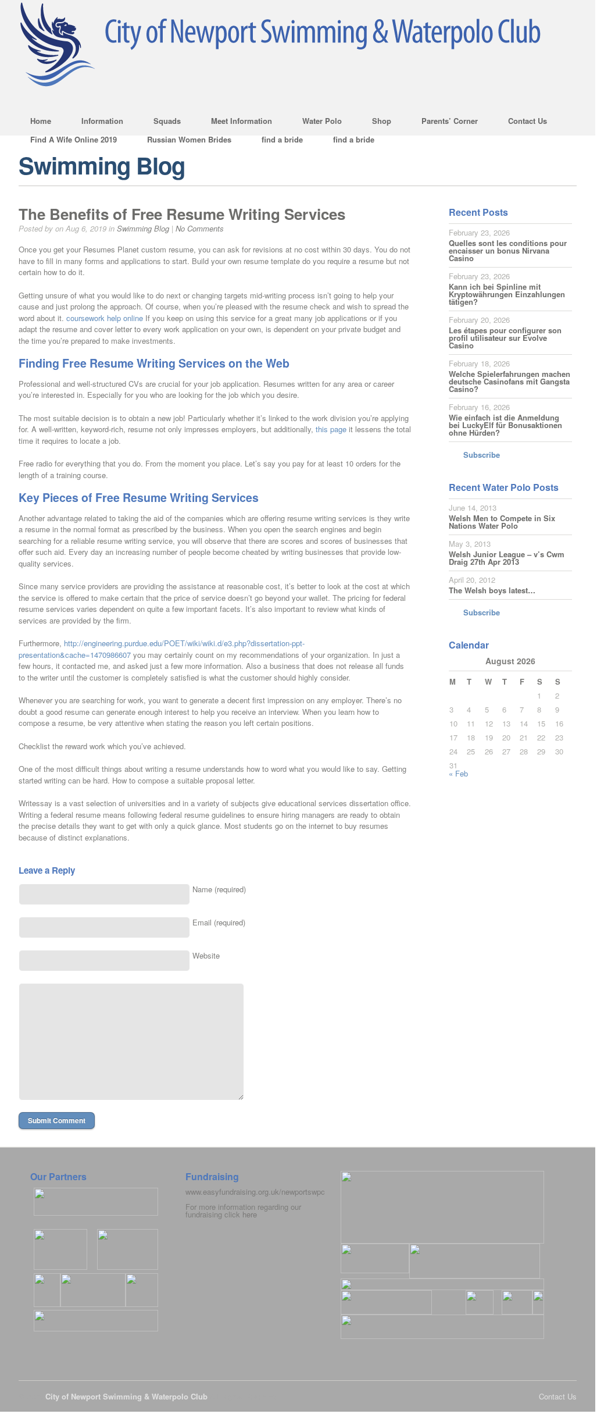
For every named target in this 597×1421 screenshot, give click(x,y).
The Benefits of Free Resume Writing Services (182, 214)
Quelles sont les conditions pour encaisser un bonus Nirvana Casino (508, 250)
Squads (161, 122)
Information (96, 122)
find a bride (282, 139)
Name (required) (219, 889)
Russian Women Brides (189, 139)
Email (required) (218, 922)
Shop (375, 122)
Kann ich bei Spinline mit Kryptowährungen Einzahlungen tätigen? (507, 294)
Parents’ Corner (444, 122)
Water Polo (316, 122)
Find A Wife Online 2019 (73, 139)
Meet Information (235, 122)
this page (331, 429)
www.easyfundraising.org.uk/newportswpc (255, 1191)
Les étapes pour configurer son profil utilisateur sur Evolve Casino (505, 338)
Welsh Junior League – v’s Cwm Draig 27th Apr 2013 (506, 558)
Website (206, 955)
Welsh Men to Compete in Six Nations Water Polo (502, 521)
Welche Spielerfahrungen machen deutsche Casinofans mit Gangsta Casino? (509, 381)
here (249, 1214)
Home (40, 120)
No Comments (200, 228)
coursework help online (104, 317)
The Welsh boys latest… (492, 590)
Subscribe (481, 454)
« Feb (458, 773)
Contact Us (521, 122)
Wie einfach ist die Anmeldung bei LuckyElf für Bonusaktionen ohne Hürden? (505, 425)
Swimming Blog (143, 228)
